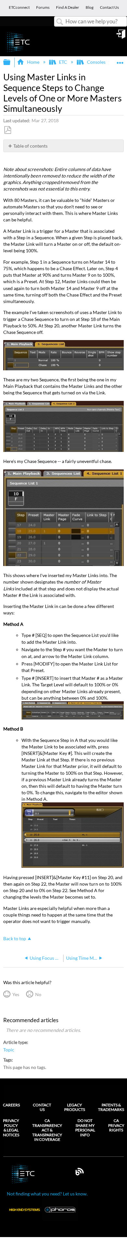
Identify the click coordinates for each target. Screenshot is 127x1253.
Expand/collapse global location (120, 60)
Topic (8, 1049)
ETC (63, 62)
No (38, 994)
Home (33, 62)
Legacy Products (74, 1107)
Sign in (121, 36)
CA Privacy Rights (116, 1125)
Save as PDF (7, 130)
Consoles (96, 62)
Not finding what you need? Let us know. (47, 1193)
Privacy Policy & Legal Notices (11, 1127)
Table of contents (30, 146)
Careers (11, 1104)
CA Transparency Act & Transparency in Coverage (47, 1130)
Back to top (14, 938)
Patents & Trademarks (111, 1107)
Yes (15, 994)
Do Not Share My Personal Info (85, 1127)
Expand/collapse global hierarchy (11, 62)
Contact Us (42, 1107)
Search (60, 22)
